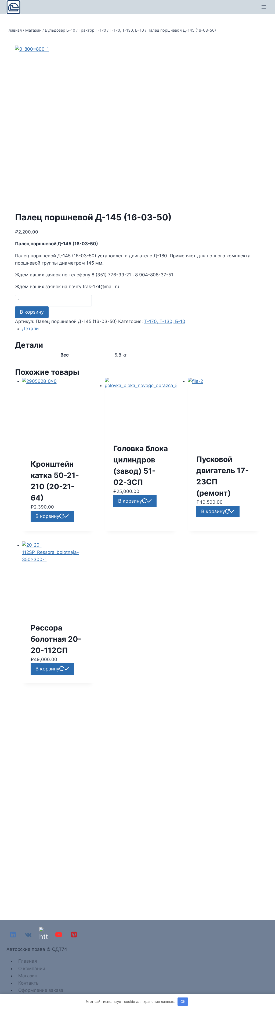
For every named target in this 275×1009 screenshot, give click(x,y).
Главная (27, 961)
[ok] (43, 934)
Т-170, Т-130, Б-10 (164, 321)
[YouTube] (58, 934)
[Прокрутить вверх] (269, 990)
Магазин (27, 975)
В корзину (32, 312)
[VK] (28, 934)
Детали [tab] (30, 328)
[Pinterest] (74, 934)
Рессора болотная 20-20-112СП (56, 639)
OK (182, 1001)
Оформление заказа (40, 990)
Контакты (28, 983)
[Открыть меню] (264, 7)
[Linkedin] (13, 934)
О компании (31, 968)
